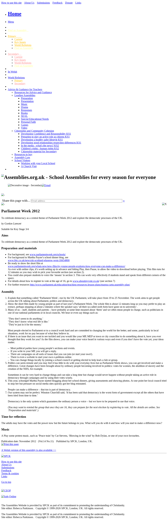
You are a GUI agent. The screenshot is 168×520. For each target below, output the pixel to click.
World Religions (22, 45)
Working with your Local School (38, 163)
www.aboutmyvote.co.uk (86, 281)
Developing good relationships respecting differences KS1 (51, 142)
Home (14, 14)
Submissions (43, 2)
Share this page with (15, 200)
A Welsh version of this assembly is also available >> (28, 450)
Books (24, 113)
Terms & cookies (10, 473)
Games (24, 124)
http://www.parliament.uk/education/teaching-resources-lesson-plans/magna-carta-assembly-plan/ (80, 284)
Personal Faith (28, 122)
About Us (29, 2)
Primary (14, 36)
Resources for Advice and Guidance (33, 92)
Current (18, 39)
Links (78, 2)
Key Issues (20, 42)
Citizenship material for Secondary (39, 151)
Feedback (57, 2)
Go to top (6, 482)
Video (24, 127)
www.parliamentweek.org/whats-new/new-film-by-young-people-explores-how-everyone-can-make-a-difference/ (66, 266)
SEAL (24, 116)
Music (24, 104)
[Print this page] (10, 444)
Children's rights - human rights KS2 (40, 148)
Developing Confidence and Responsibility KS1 (46, 133)
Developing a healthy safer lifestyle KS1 (42, 139)
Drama (24, 107)
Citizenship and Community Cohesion (34, 130)
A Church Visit (29, 166)
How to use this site (11, 2)
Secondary (14, 54)
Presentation (27, 101)
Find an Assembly (18, 30)
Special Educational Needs (35, 119)
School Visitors (22, 160)
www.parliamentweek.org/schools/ (48, 254)
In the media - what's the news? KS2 (40, 145)
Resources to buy (23, 154)
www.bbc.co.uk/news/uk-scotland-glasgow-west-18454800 (39, 260)
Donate (69, 2)
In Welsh (12, 71)
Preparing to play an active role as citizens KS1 (45, 136)
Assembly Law (22, 157)
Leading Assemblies (24, 95)
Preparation (27, 98)
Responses (26, 110)
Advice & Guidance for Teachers (25, 89)
